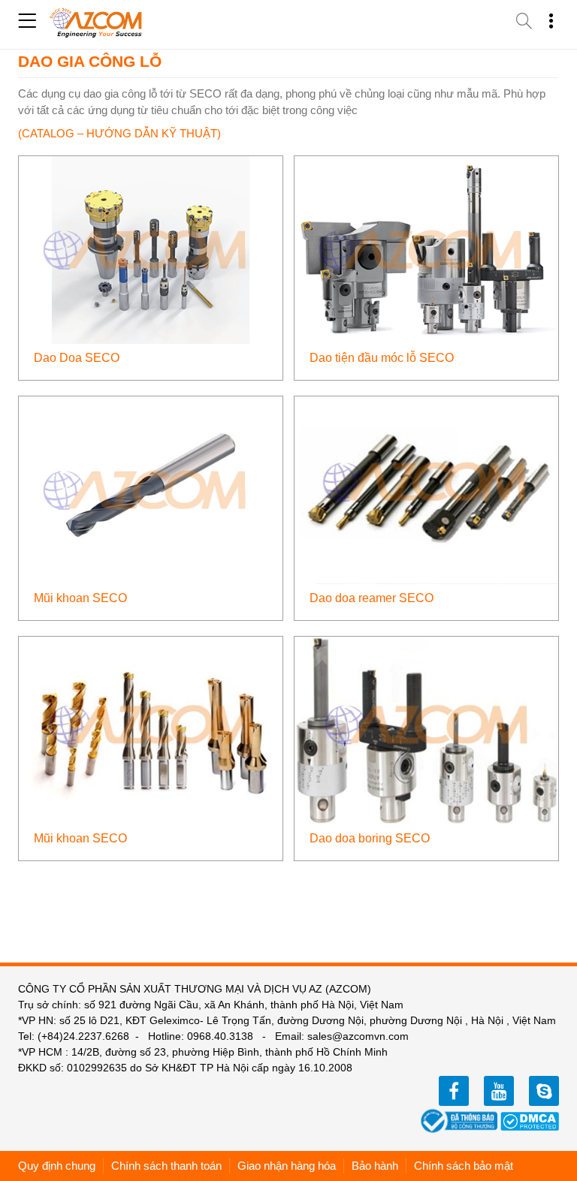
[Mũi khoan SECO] (150, 489)
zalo (544, 1091)
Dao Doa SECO (76, 357)
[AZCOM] (96, 22)
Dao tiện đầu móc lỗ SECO (382, 357)
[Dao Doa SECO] (150, 249)
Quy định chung (56, 1165)
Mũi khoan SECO (80, 598)
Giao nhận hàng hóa (286, 1165)
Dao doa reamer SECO (372, 598)
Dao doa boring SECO (370, 838)
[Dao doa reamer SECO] (426, 489)
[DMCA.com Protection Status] (529, 1120)
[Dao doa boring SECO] (426, 729)
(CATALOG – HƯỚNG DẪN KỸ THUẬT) (119, 133)
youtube (499, 1091)
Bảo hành (375, 1165)
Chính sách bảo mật (463, 1165)
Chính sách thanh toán (166, 1165)
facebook (454, 1091)
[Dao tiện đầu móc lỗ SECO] (426, 249)
